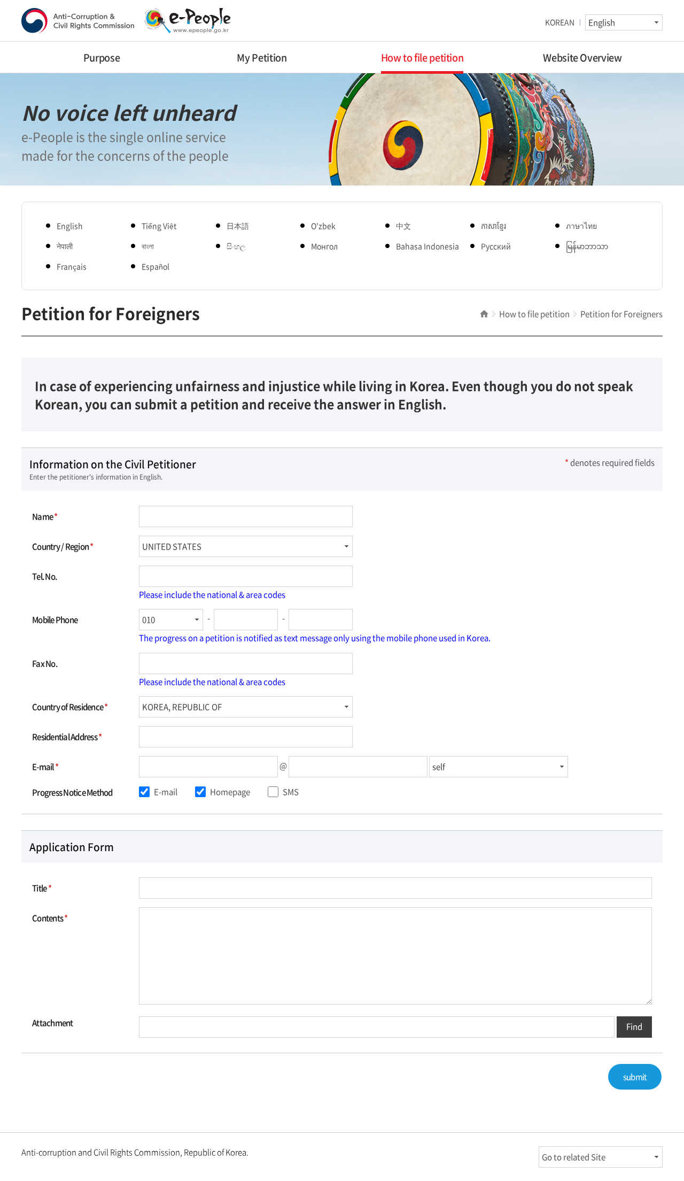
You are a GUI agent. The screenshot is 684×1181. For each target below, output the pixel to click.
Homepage (229, 792)
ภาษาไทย (581, 225)
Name (45, 516)
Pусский (496, 246)
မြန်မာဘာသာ (587, 246)
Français (72, 266)
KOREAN (559, 22)
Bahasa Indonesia (427, 246)
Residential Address (67, 737)
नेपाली (65, 246)
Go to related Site (573, 1157)
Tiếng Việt (159, 225)
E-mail (45, 767)
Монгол (324, 246)
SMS (290, 792)
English (70, 225)
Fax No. (44, 663)
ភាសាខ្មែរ (493, 225)
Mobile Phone (54, 620)
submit (635, 1077)
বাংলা (148, 246)
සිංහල (236, 246)
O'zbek (323, 225)
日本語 (238, 225)
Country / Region (63, 546)
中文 (403, 225)
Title (41, 888)
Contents (50, 918)
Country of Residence (70, 707)
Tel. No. (44, 576)
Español (155, 266)
